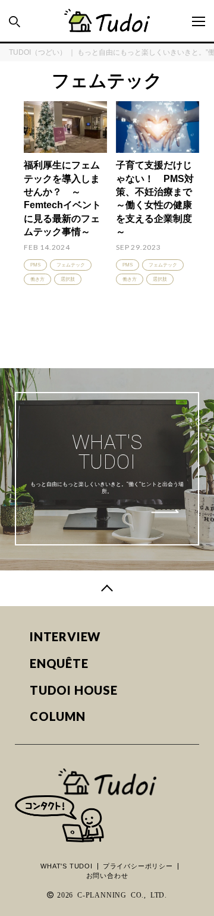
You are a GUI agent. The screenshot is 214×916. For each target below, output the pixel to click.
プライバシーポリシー (138, 866)
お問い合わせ (107, 876)
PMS (35, 265)
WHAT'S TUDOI (66, 866)
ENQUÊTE (59, 663)
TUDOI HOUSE (74, 690)
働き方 (37, 279)
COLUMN (58, 716)
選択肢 (68, 279)
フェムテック (70, 265)
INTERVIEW (65, 637)
